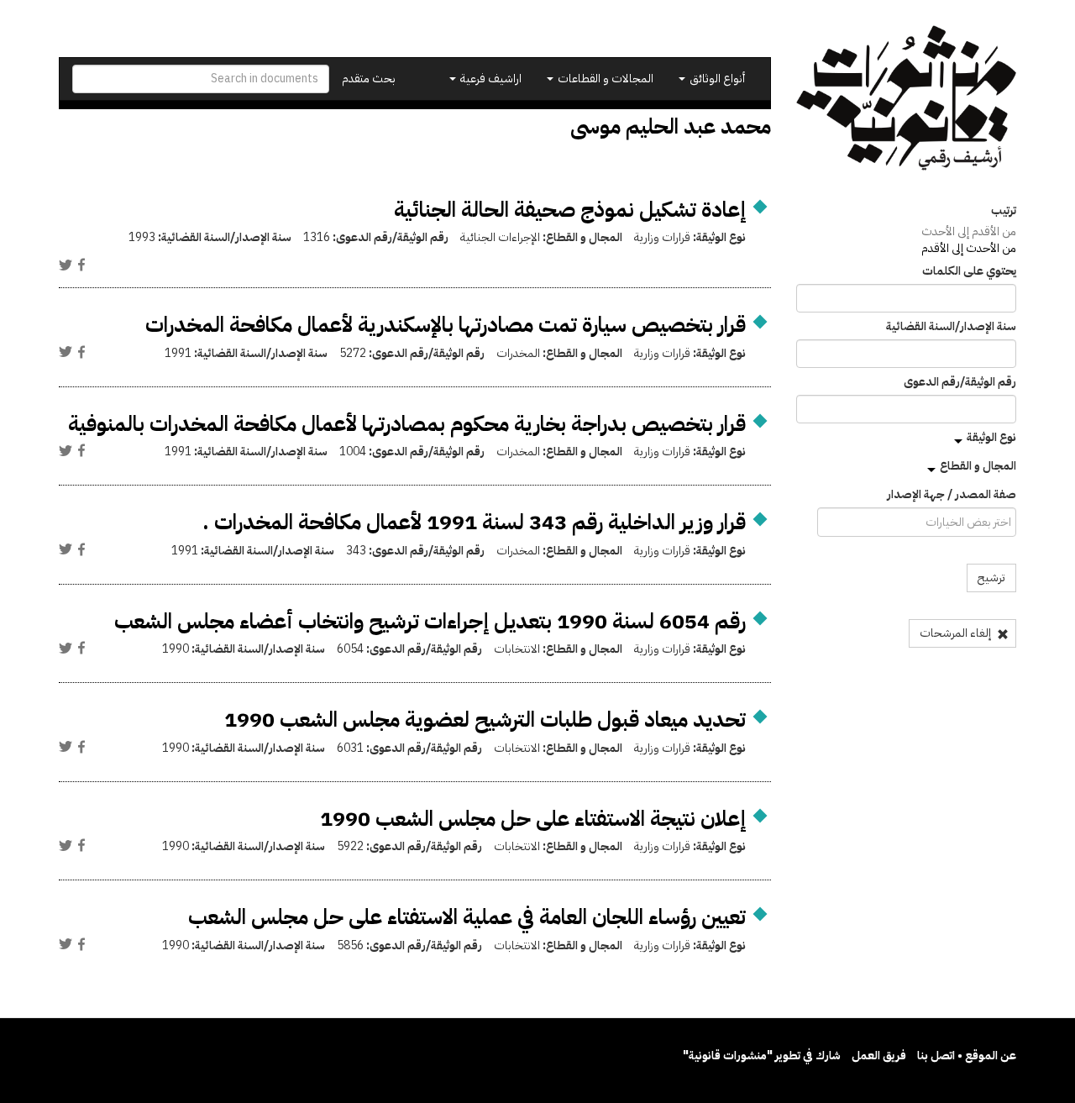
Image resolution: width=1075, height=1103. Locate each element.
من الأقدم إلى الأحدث (968, 231)
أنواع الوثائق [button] (716, 78)
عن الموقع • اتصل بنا (966, 1055)
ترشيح (991, 577)
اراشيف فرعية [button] (490, 78)
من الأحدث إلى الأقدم (968, 248)
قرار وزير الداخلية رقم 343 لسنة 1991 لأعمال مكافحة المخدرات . (474, 522)
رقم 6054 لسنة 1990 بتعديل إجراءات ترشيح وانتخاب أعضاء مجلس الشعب (430, 621)
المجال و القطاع (978, 466)
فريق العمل (879, 1055)
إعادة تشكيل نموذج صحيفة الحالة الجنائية (570, 209)
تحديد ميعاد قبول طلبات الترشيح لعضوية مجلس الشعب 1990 (485, 719)
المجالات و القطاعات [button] (604, 78)
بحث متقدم (369, 78)
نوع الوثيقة (991, 437)
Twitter (65, 264)
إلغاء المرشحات (957, 633)
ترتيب (1003, 210)
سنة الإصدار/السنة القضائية (951, 326)
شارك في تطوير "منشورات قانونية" (762, 1055)
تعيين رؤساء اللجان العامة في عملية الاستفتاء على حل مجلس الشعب (467, 916)
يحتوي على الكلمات (969, 271)
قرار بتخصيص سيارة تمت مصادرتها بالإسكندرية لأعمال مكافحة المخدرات (445, 324)
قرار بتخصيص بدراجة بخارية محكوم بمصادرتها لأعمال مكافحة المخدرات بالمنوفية (407, 423)
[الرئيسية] (906, 98)
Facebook (81, 264)
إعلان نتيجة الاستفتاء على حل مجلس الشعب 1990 (533, 818)
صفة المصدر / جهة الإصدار (951, 494)
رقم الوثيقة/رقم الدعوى (960, 382)
